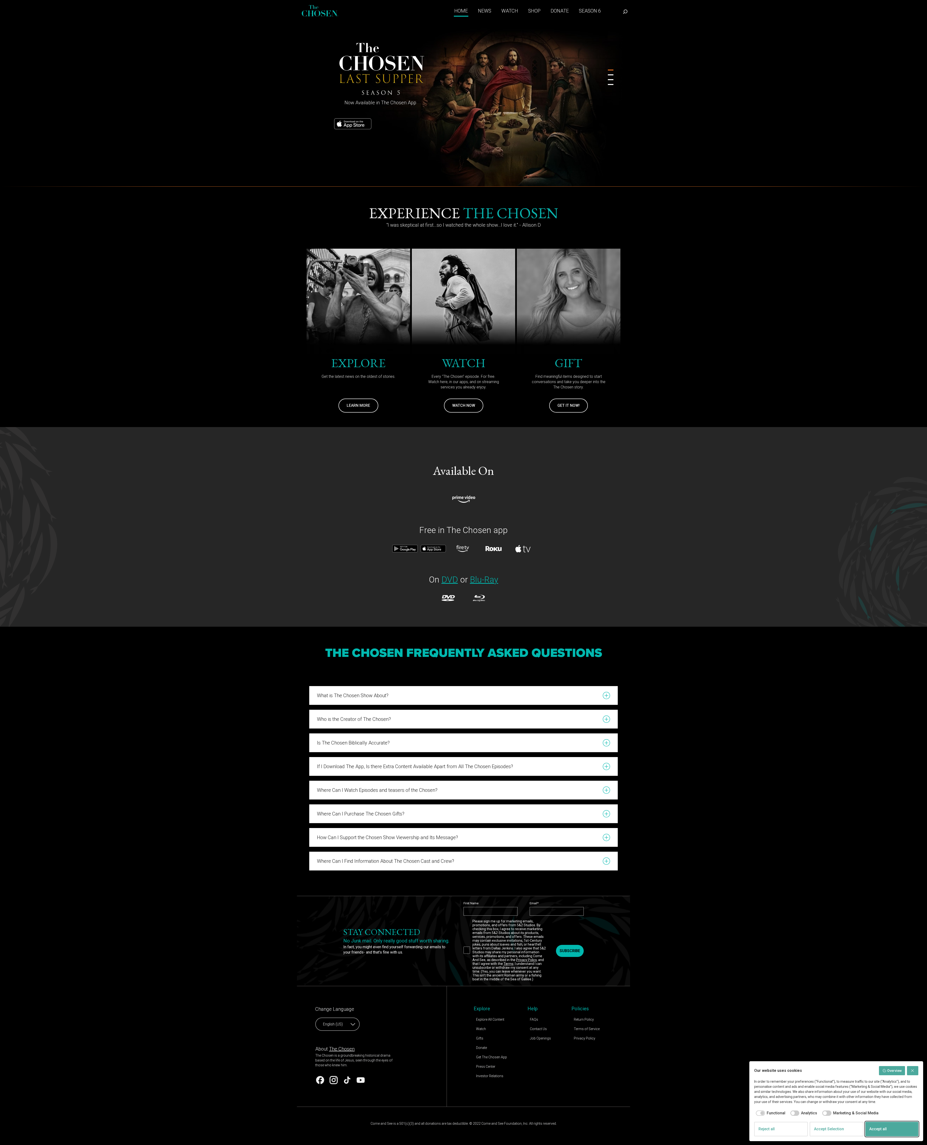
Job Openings (540, 1038)
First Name (471, 903)
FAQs (534, 1019)
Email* (534, 903)
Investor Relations (489, 1076)
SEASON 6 (590, 11)
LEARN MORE (358, 405)
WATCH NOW (463, 405)
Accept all (878, 1129)
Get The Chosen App (491, 1057)
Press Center (485, 1066)
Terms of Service (587, 1029)
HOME (461, 11)
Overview (894, 1071)
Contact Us (538, 1029)
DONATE (560, 11)
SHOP (534, 11)
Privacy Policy (526, 960)
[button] (463, 695)
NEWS (484, 11)
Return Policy (584, 1019)
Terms (508, 964)
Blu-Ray (484, 580)
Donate (481, 1048)
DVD (450, 580)
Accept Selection (829, 1129)
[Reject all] (913, 1070)
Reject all (766, 1129)
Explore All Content (490, 1019)
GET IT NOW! (568, 405)
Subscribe (570, 950)
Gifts (479, 1038)
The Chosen (342, 1049)
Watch (481, 1029)
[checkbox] (769, 1113)
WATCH (509, 11)
